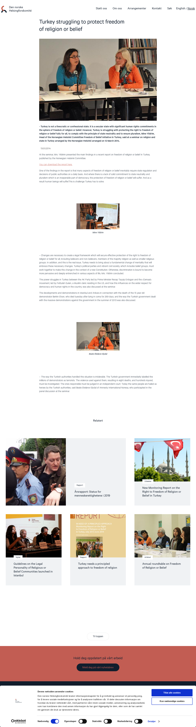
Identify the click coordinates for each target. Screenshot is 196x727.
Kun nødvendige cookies (172, 701)
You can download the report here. (55, 164)
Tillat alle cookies (172, 692)
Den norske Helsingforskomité (20, 9)
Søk (169, 8)
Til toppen (98, 636)
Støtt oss (101, 8)
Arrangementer (137, 8)
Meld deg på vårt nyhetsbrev (98, 667)
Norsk (191, 8)
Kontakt (157, 8)
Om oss (117, 8)
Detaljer (152, 721)
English (180, 8)
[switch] (83, 721)
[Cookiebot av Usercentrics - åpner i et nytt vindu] (18, 721)
